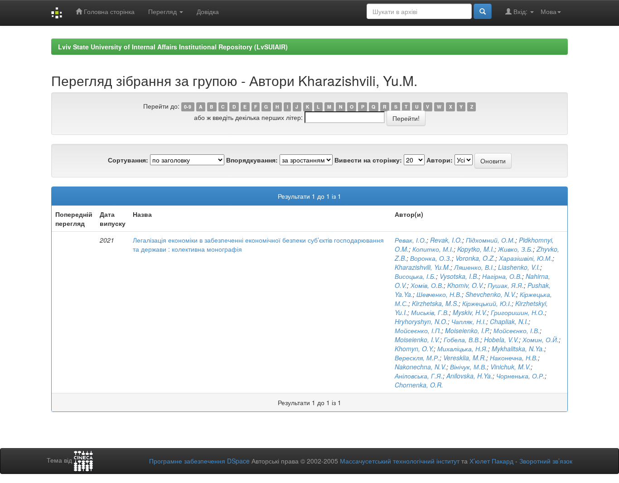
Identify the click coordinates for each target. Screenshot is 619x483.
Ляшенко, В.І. (474, 267)
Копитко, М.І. (433, 248)
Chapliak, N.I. (509, 321)
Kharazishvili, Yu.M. (422, 267)
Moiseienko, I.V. (417, 339)
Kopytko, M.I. (475, 248)
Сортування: (128, 159)
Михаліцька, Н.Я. (462, 348)
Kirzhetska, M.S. (435, 303)
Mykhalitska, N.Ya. (518, 348)
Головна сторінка (108, 11)
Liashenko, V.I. (519, 267)
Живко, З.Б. (515, 248)
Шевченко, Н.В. (439, 294)
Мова (548, 11)
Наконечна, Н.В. (514, 357)
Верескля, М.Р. (417, 357)
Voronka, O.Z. (475, 258)
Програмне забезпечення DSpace (199, 460)
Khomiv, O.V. (465, 285)
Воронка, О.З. (431, 258)
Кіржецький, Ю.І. (487, 303)
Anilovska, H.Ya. (469, 375)
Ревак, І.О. (410, 239)
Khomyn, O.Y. (414, 348)
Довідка (208, 11)
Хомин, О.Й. (540, 339)
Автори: (439, 159)
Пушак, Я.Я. (506, 285)
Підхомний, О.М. (490, 239)
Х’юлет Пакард (491, 460)
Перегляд (163, 11)
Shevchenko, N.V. (490, 294)
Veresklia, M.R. (464, 357)
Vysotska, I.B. (459, 276)
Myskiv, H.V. (470, 312)
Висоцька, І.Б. (415, 276)
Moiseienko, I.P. (467, 330)
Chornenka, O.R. (419, 384)
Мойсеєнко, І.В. (516, 330)
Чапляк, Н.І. (468, 321)
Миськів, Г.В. (430, 312)
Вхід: (520, 11)
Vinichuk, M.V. (510, 366)
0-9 (187, 106)
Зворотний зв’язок (545, 460)
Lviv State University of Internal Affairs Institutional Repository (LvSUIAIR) (173, 46)
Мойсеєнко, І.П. (418, 330)
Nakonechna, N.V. (420, 366)
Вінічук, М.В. (468, 366)
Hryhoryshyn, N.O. (421, 321)
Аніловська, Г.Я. (419, 375)
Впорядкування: (252, 159)
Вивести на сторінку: (368, 159)
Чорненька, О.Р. (520, 375)
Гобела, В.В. (462, 339)
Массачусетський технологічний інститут (399, 460)
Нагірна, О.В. (502, 276)
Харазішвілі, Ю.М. (525, 258)
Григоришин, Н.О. (518, 312)
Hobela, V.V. (501, 339)
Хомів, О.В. (427, 285)
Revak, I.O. (446, 239)
